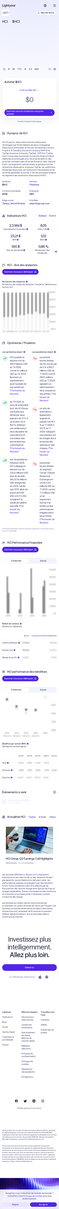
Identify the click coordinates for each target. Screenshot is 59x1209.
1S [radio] (9, 69)
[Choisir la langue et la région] (45, 5)
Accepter (43, 1204)
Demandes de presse (47, 1031)
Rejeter (15, 1204)
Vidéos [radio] (52, 817)
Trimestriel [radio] (16, 561)
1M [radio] (13, 69)
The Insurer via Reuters (17, 509)
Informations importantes (28, 1018)
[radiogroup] (21, 69)
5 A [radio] (30, 69)
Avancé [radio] (52, 215)
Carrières (45, 1020)
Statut (5, 1045)
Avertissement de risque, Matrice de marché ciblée (28, 1036)
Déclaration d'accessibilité (28, 1070)
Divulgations (27, 1077)
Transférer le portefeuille (8, 1038)
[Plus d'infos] (54, 792)
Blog (4, 1022)
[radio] (49, 69)
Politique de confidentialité (28, 1055)
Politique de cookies (27, 1062)
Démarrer (29, 967)
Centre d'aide (8, 1032)
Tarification (7, 1017)
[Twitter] (25, 1101)
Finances (34, 184)
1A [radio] (25, 69)
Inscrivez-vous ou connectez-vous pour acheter (25, 112)
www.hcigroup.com (40, 203)
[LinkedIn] (34, 1101)
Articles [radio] (42, 817)
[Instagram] (42, 1101)
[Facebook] (16, 1101)
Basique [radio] (42, 215)
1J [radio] (4, 69)
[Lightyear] (9, 5)
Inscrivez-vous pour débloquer (18, 272)
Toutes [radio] (32, 817)
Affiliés (44, 1025)
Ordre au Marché (28, 90)
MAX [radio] (37, 69)
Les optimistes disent (12, 352)
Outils (5, 1027)
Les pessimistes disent (42, 352)
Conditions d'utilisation (27, 1026)
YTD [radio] (20, 69)
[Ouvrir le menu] (54, 5)
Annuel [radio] (43, 561)
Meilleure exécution (26, 1047)
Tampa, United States (13, 203)
